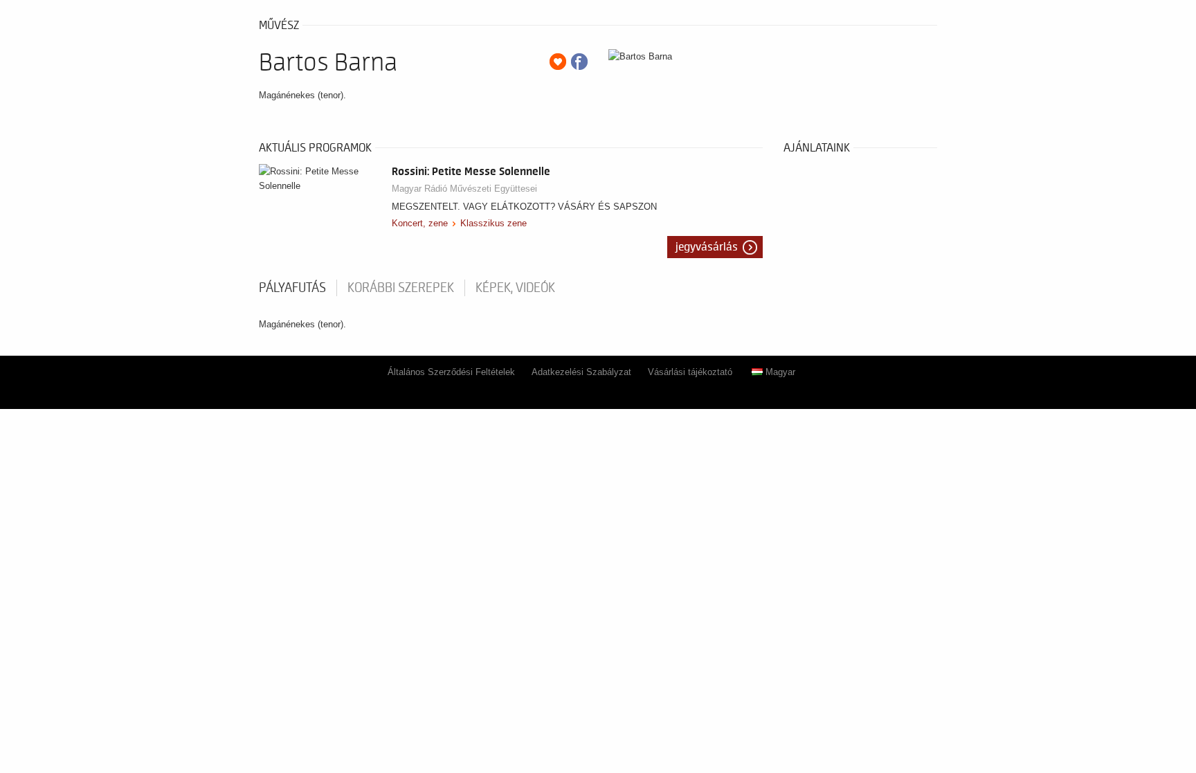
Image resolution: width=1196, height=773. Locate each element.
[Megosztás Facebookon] (579, 61)
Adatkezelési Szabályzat (581, 372)
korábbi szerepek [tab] (400, 287)
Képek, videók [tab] (515, 287)
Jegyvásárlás (707, 247)
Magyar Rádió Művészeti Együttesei (464, 188)
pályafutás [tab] (292, 287)
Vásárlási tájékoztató (690, 372)
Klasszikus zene (493, 223)
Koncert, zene (420, 223)
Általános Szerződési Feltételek (451, 372)
